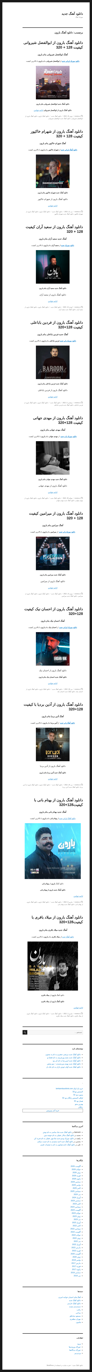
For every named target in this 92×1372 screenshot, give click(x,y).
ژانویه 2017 (76, 1269)
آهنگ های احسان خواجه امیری (69, 1297)
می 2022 (77, 1241)
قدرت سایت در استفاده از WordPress (58, 1365)
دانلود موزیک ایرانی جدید (70, 61)
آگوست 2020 (76, 1254)
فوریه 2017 (76, 1266)
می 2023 (77, 1219)
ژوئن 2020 (77, 1257)
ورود (79, 1344)
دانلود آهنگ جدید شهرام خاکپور (64, 214)
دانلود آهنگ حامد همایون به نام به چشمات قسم (58, 1145)
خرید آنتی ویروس (52, 1110)
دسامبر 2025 (76, 1182)
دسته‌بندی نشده (75, 1307)
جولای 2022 (76, 1235)
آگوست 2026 (76, 1166)
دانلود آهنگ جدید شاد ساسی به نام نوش (57, 1132)
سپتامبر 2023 (75, 1207)
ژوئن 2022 (77, 1238)
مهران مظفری (75, 1319)
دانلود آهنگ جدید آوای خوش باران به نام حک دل (63, 1067)
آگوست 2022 (76, 1232)
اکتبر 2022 (77, 1226)
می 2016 (77, 1276)
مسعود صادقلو (75, 1316)
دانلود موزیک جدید (67, 245)
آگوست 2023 (76, 1210)
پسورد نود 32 (78, 1095)
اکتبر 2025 (77, 1188)
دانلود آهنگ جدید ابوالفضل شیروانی (59, 118)
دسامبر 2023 (76, 1201)
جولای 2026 (76, 1169)
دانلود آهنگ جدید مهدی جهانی (65, 500)
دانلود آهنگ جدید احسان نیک (66, 691)
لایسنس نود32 (77, 1092)
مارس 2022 (76, 1248)
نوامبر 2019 (76, 1260)
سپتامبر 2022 (75, 1229)
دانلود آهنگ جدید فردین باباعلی (63, 405)
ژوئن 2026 (77, 1172)
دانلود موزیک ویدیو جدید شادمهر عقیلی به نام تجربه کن (54, 1138)
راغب (79, 1310)
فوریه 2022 (76, 1251)
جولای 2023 (76, 1213)
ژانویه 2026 (76, 1179)
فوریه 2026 (76, 1176)
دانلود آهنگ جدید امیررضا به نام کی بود (67, 1061)
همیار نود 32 (78, 1101)
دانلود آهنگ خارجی (74, 1303)
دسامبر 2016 (76, 1273)
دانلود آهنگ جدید (72, 13)
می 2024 (77, 1194)
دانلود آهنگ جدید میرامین (69, 596)
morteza (77, 116)
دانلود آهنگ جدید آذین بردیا (70, 787)
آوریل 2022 (76, 1244)
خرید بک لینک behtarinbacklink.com (69, 1088)
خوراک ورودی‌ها (75, 1347)
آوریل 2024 (76, 1197)
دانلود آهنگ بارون (43, 116)
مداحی (78, 1313)
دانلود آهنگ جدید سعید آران (67, 309)
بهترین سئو (79, 1104)
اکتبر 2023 (77, 1204)
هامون (78, 1322)
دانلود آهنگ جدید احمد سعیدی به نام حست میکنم (55, 1142)
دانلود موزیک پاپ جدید (68, 341)
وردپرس (77, 1353)
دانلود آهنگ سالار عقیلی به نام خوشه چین (59, 1135)
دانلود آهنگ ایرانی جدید (69, 150)
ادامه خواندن (38, 110)
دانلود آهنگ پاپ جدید (67, 723)
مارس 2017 (76, 1263)
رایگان (80, 1107)
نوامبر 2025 (76, 1185)
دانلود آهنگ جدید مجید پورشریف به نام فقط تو (64, 1058)
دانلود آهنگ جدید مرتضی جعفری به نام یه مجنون (63, 1054)
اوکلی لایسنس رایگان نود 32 (72, 1098)
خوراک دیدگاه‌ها (75, 1350)
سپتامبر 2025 (75, 1191)
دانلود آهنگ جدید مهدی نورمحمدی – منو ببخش (64, 1064)
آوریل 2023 (76, 1222)
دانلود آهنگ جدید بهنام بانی (66, 904)
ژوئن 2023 (77, 1216)
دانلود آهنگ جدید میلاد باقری (65, 1016)
